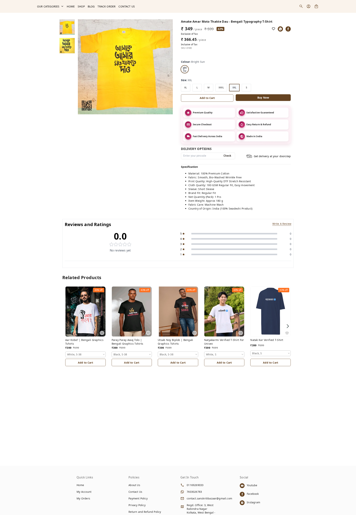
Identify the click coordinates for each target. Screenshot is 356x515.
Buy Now (263, 97)
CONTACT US (126, 6)
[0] (316, 6)
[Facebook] (288, 29)
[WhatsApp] (280, 29)
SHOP (81, 6)
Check (227, 155)
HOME (71, 6)
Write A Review (281, 223)
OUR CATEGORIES (48, 6)
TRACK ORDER (107, 6)
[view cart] (316, 6)
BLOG (91, 6)
